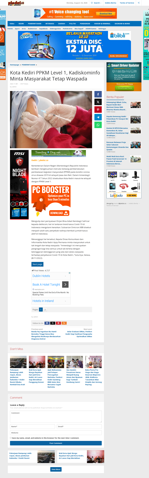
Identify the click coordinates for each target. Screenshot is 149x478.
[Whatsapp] (98, 125)
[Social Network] (138, 3)
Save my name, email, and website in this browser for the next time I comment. (45, 438)
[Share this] (98, 94)
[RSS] (64, 323)
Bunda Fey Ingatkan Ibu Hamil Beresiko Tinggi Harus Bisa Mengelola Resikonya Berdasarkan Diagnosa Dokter (46, 334)
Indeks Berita (133, 203)
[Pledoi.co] (16, 3)
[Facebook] (47, 323)
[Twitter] (52, 323)
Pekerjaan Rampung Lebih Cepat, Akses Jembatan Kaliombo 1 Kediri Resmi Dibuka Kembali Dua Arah (17, 377)
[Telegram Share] (98, 117)
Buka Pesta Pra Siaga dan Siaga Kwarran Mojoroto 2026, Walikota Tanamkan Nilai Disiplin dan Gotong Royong (93, 377)
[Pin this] (98, 109)
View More (56, 469)
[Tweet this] (98, 102)
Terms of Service (112, 205)
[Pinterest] (58, 323)
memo (116, 203)
